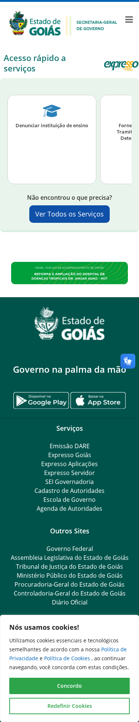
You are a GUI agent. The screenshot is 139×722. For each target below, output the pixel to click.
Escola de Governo (69, 499)
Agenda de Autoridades (69, 508)
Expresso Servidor (69, 473)
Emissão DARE (70, 446)
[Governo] (63, 23)
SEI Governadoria (69, 482)
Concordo (69, 685)
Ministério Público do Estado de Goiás (70, 575)
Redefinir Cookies (69, 705)
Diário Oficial (69, 602)
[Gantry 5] (69, 323)
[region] (69, 668)
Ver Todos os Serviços (69, 213)
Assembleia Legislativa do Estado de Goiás (70, 557)
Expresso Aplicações (69, 464)
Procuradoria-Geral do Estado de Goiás (69, 584)
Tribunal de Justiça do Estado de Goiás (69, 566)
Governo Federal (69, 549)
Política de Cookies (68, 658)
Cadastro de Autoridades (69, 491)
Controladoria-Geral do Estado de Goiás (70, 593)
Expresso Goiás (69, 455)
